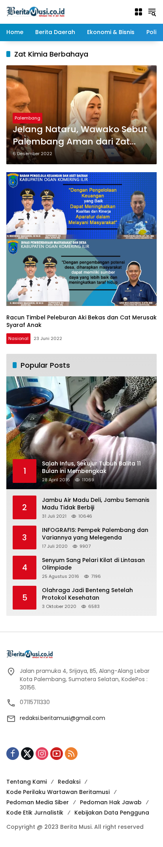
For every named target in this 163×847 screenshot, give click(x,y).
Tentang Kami (26, 782)
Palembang (27, 118)
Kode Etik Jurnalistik (34, 813)
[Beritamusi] (35, 11)
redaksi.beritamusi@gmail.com (62, 718)
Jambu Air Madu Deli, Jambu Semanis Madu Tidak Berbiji (96, 504)
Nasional (18, 338)
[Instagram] (42, 753)
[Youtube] (56, 753)
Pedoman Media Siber (37, 802)
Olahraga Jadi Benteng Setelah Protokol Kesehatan (87, 594)
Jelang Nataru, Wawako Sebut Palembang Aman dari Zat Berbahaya (80, 135)
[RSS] (71, 753)
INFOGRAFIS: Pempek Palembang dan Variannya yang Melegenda (95, 534)
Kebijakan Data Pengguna (111, 813)
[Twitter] (27, 753)
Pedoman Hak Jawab (111, 802)
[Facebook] (12, 753)
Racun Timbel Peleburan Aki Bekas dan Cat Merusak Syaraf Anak (81, 321)
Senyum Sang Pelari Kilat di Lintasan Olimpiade (93, 564)
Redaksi (69, 782)
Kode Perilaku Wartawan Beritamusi (58, 792)
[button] (152, 12)
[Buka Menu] (138, 12)
